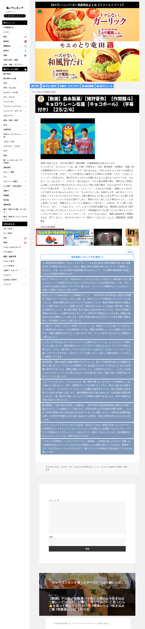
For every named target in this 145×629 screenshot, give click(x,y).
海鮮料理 (7, 204)
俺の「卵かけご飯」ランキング (15, 210)
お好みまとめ (8, 224)
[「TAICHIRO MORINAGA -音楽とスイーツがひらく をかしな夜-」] (108, 237)
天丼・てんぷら (9, 87)
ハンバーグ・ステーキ (12, 111)
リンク (110, 217)
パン (5, 176)
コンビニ (7, 275)
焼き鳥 (6, 200)
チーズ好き (7, 233)
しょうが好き (8, 265)
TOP (36, 85)
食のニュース (8, 22)
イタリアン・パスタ (11, 146)
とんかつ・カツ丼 (10, 92)
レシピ (6, 32)
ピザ (5, 150)
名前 (51, 537)
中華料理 (7, 129)
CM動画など (8, 27)
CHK (65, 467)
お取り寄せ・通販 (10, 59)
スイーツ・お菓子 (10, 181)
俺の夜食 (7, 73)
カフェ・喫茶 (8, 172)
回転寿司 (7, 167)
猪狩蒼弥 (121, 217)
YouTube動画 (109, 467)
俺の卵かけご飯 (9, 78)
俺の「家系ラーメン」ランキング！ (15, 218)
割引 (5, 36)
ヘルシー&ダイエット (12, 247)
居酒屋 (6, 195)
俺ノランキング (71, 623)
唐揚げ (6, 190)
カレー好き (7, 228)
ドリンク (7, 284)
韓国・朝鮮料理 (9, 256)
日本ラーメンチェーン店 (12, 135)
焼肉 (5, 155)
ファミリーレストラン (12, 106)
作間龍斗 (119, 467)
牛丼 (5, 83)
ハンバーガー (8, 101)
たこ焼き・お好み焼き (12, 186)
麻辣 (5, 242)
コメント (54, 500)
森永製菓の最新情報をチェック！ (61, 232)
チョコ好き (7, 251)
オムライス (7, 115)
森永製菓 (88, 85)
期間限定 (7, 46)
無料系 (6, 50)
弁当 (5, 124)
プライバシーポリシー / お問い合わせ (93, 623)
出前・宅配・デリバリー (13, 64)
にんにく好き (8, 261)
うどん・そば (8, 141)
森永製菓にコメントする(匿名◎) (87, 256)
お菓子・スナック (10, 270)
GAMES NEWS (10, 279)
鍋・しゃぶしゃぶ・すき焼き (12, 161)
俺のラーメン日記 (10, 69)
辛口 (5, 237)
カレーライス (8, 97)
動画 (130, 251)
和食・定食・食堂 (10, 120)
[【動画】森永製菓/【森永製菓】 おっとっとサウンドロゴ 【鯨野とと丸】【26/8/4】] (50, 237)
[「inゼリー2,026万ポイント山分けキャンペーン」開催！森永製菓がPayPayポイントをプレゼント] (79, 237)
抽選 (5, 55)
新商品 (6, 41)
